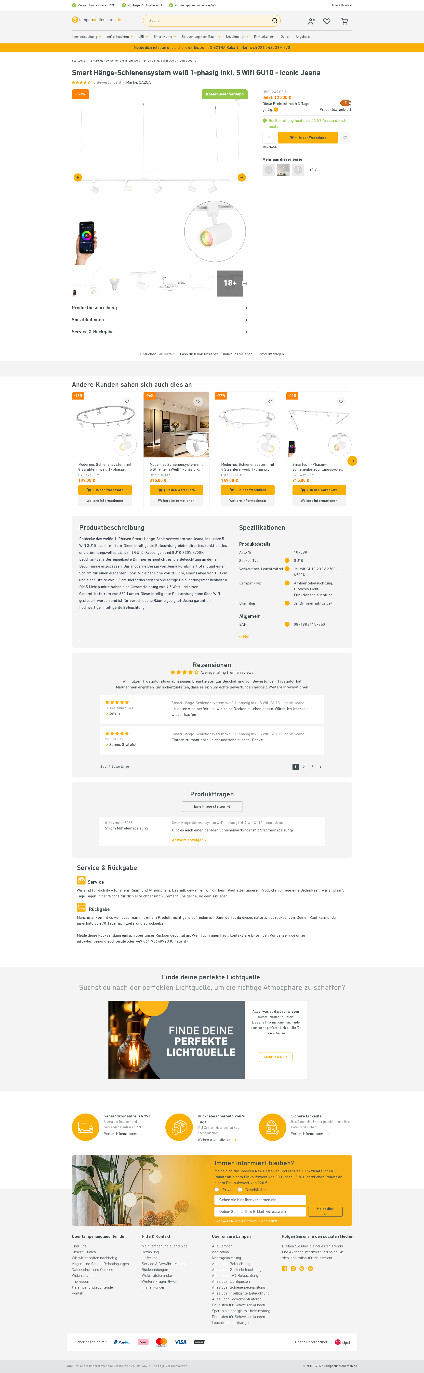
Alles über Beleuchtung (231, 1264)
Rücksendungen (155, 1270)
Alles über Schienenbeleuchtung (238, 1288)
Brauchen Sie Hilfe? (157, 354)
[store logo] (96, 19)
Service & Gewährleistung (163, 1264)
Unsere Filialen (84, 1252)
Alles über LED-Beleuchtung (235, 1276)
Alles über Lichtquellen (231, 1282)
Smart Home (163, 37)
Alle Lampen (222, 1246)
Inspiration (220, 1252)
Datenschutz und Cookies (92, 1270)
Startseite (79, 60)
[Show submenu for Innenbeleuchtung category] (100, 37)
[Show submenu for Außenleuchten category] (131, 37)
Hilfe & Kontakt (341, 5)
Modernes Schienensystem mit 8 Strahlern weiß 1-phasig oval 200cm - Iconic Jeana (105, 467)
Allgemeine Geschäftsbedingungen (100, 1264)
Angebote (303, 37)
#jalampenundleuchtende (92, 1288)
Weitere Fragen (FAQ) (159, 1282)
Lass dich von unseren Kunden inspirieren (216, 354)
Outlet (285, 37)
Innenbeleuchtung (84, 37)
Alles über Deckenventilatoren (237, 1299)
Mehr (247, 637)
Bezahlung (150, 1252)
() (107, 83)
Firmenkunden (264, 37)
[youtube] (310, 1268)
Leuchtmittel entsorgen (231, 1323)
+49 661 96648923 (152, 942)
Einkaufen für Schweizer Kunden (238, 1305)
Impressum (81, 1282)
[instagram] (293, 1268)
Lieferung (149, 1258)
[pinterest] (301, 1268)
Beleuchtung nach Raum (199, 37)
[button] (212, 47)
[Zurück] (78, 177)
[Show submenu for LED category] (147, 37)
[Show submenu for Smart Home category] (175, 37)
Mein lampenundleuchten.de (164, 1246)
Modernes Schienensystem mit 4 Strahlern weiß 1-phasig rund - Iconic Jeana (248, 467)
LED (141, 37)
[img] (160, 177)
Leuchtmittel (235, 37)
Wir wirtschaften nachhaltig (94, 1258)
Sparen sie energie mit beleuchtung (241, 1311)
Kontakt (78, 1293)
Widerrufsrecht (84, 1276)
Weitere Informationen (288, 687)
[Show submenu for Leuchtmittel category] (247, 37)
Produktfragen (271, 354)
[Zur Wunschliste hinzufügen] (345, 137)
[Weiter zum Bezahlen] (242, 177)
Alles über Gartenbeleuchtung (236, 1270)
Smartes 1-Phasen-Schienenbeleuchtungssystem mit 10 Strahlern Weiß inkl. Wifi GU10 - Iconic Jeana (318, 467)
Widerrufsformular (157, 1276)
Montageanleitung (226, 1258)
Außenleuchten (118, 37)
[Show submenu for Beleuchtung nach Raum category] (219, 37)
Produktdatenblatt (335, 110)
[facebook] (284, 1268)
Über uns (79, 1246)
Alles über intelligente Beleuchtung (240, 1293)
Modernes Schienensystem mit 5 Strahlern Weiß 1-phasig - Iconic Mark (176, 467)
